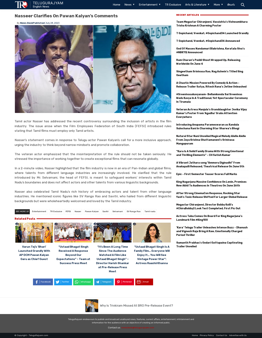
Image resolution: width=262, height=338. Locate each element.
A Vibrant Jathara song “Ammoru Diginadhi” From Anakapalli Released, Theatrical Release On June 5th (210, 164)
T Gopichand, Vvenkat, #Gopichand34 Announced (208, 40)
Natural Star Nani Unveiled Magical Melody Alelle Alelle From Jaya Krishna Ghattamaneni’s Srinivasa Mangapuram (211, 140)
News (128, 4)
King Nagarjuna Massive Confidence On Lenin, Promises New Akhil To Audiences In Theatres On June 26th (211, 183)
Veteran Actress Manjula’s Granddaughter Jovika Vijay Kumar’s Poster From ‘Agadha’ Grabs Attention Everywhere (211, 113)
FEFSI (68, 211)
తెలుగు (231, 4)
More (217, 4)
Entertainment (148, 4)
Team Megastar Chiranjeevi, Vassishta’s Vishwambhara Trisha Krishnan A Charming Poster (212, 23)
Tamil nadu (150, 211)
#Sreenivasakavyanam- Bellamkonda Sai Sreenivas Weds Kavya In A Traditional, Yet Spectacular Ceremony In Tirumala (212, 98)
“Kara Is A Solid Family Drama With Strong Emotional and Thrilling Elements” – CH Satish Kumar (209, 153)
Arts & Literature (195, 4)
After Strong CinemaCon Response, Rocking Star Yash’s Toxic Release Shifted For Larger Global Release (211, 195)
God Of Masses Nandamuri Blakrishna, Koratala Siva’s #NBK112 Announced (210, 50)
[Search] (242, 4)
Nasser (78, 211)
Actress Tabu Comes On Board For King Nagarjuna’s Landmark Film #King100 (209, 218)
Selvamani (117, 211)
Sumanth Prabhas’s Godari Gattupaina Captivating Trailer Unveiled (209, 244)
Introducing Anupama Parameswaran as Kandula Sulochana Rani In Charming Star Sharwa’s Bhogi (207, 126)
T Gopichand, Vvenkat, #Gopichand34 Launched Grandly (212, 33)
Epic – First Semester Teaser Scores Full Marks (206, 174)
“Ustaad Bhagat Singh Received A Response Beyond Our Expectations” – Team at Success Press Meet (73, 255)
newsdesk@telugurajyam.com (137, 327)
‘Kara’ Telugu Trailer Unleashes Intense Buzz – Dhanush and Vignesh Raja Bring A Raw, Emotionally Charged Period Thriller (212, 231)
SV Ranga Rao (134, 211)
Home (116, 4)
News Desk (26, 23)
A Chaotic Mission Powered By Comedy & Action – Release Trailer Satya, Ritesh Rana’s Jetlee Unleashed (211, 84)
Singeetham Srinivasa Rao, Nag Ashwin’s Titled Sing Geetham (209, 73)
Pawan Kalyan (92, 211)
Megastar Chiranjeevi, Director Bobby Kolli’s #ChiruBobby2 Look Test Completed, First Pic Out (208, 206)
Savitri (105, 211)
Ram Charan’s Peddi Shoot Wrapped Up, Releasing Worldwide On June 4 (208, 62)
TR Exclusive (173, 4)
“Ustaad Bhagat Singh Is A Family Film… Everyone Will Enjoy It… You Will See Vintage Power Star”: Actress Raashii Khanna (152, 255)
